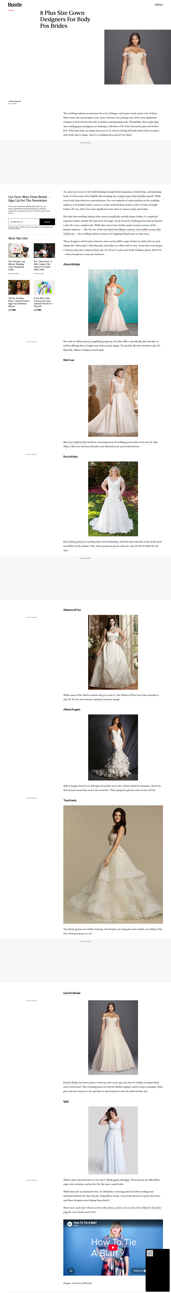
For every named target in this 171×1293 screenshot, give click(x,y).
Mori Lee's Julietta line (75, 442)
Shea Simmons (15, 101)
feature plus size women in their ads (84, 249)
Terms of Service (47, 227)
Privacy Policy (15, 228)
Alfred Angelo (70, 785)
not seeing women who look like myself (133, 196)
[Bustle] (15, 4)
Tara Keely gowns (72, 929)
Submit (47, 222)
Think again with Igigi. (118, 1179)
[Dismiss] (167, 1251)
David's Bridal (70, 1082)
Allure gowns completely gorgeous (94, 341)
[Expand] (148, 1251)
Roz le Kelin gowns (73, 541)
